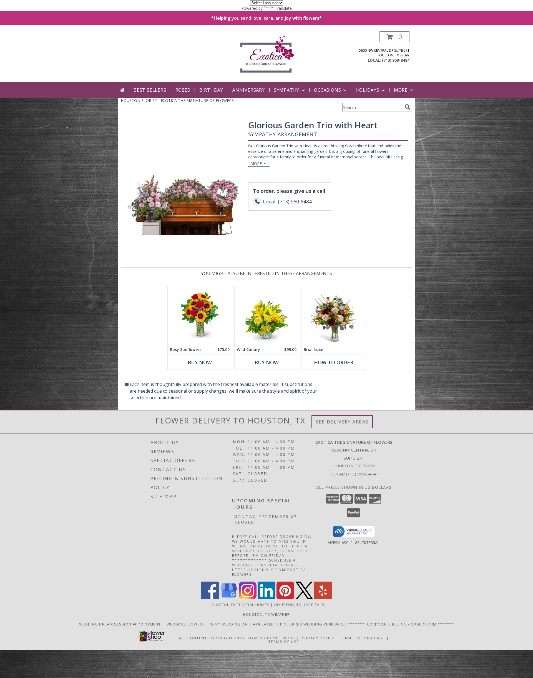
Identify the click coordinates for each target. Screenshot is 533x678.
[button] (394, 36)
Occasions (327, 90)
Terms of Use (283, 641)
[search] (407, 107)
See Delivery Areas (342, 421)
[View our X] (304, 597)
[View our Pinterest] (285, 597)
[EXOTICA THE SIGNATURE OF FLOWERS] (266, 56)
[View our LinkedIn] (266, 597)
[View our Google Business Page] (229, 597)
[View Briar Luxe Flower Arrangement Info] (333, 315)
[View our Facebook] (210, 597)
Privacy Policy (318, 637)
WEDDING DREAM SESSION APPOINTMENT (121, 624)
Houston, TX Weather (266, 614)
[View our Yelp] (323, 597)
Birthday (211, 90)
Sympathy (286, 90)
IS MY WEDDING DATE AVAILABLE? (243, 624)
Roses (182, 90)
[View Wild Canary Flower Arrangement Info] (267, 315)
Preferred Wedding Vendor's (312, 624)
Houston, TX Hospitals (299, 604)
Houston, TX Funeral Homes (239, 604)
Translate (283, 8)
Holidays (367, 90)
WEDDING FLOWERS (186, 624)
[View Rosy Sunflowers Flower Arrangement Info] (200, 315)
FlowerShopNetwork (270, 637)
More (401, 90)
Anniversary (248, 90)
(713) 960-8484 (395, 60)
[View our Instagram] (248, 597)
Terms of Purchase (362, 637)
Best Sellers (150, 90)
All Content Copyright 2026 (211, 637)
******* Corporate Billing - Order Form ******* (401, 624)
